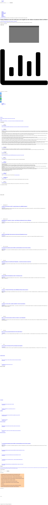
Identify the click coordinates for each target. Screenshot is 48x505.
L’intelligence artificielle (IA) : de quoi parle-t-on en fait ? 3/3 (8, 408)
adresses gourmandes (2, 421)
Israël (29, 467)
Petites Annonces (3, 16)
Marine (36, 467)
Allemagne (4, 467)
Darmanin (11, 467)
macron (32, 467)
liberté (31, 467)
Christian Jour (5, 177)
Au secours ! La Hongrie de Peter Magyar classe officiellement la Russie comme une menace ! (15, 289)
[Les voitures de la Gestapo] (4, 418)
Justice (30, 467)
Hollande (24, 467)
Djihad (14, 467)
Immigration (11, 21)
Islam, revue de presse (3, 432)
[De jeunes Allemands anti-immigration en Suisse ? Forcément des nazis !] (9, 273)
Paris (45, 467)
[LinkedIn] (24, 99)
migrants (40, 467)
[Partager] (24, 101)
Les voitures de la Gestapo (5, 419)
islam (28, 467)
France (16, 467)
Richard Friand (5, 21)
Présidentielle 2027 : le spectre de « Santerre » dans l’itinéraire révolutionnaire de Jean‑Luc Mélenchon (16, 220)
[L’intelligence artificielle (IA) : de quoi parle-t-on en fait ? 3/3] (4, 407)
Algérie (2, 467)
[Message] (24, 100)
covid (9, 467)
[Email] (24, 95)
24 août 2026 (3, 455)
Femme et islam (8, 21)
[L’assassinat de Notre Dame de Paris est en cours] (4, 363)
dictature (12, 467)
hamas (22, 467)
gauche (17, 467)
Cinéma (2, 14)
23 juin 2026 (3, 426)
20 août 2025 (3, 409)
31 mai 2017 (1, 21)
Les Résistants (15, 21)
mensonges (38, 467)
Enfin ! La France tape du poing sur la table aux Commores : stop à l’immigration (13, 317)
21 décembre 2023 (4, 415)
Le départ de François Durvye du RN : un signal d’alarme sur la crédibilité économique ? (14, 206)
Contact (2, 1)
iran (27, 467)
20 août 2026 (3, 464)
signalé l (5, 22)
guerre (21, 467)
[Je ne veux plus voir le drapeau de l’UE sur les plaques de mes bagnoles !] (9, 343)
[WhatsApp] (24, 98)
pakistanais (3, 103)
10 (6, 415)
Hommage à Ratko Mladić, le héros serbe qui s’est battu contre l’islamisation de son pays (14, 234)
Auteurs (2, 11)
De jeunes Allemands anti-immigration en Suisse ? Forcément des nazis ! (12, 275)
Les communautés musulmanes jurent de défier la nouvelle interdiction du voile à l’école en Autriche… (16, 247)
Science (2, 15)
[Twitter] (24, 94)
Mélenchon (44, 467)
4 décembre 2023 (4, 420)
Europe (15, 467)
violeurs (2, 104)
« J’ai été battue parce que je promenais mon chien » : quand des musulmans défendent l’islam (12, 459)
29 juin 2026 (3, 360)
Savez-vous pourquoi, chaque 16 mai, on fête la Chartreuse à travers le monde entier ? (11, 430)
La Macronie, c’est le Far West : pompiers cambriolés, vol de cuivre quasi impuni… (14, 303)
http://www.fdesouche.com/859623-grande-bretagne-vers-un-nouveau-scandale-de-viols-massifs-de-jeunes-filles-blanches (15, 126)
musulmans (42, 467)
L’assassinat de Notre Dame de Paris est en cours (7, 364)
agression (1, 467)
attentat (8, 467)
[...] (43, 236)
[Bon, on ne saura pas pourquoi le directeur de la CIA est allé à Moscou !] (9, 329)
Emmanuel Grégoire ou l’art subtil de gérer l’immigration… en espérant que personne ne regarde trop (16, 261)
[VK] (24, 96)
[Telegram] (24, 97)
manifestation (35, 467)
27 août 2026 (3, 450)
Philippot (46, 467)
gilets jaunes (20, 467)
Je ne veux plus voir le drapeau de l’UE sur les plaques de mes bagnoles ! (12, 345)
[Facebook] (24, 92)
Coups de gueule (3, 13)
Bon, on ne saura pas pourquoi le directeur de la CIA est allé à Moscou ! (12, 331)
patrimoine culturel (2, 355)
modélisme (1, 410)
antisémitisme (6, 467)
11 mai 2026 (3, 404)
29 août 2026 (3, 207)
